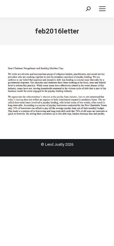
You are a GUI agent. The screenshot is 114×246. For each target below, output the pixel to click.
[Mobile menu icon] (102, 9)
